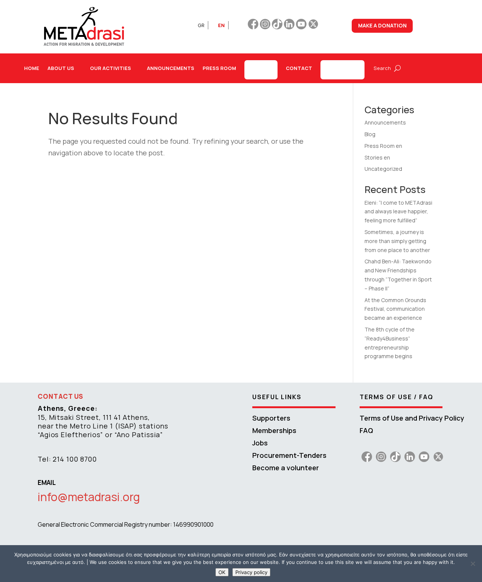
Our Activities (110, 68)
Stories (261, 69)
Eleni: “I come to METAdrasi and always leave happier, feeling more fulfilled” (398, 211)
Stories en (377, 157)
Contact (299, 68)
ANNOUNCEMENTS (170, 68)
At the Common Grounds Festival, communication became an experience (395, 309)
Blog (370, 134)
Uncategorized (383, 168)
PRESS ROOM (219, 68)
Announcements (385, 122)
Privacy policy (251, 572)
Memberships (274, 430)
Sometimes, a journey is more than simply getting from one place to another (397, 241)
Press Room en (383, 145)
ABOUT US (60, 68)
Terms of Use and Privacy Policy (412, 417)
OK (222, 572)
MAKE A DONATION (382, 25)
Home (31, 68)
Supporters (271, 417)
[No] (472, 563)
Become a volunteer (285, 467)
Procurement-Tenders (289, 455)
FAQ (366, 430)
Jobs (260, 442)
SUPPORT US (342, 69)
